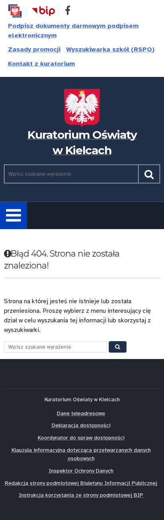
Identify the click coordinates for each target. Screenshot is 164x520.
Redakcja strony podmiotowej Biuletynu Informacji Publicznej (81, 483)
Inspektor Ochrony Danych (81, 470)
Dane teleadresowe (81, 413)
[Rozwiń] (13, 215)
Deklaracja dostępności (81, 425)
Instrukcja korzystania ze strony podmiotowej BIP (81, 495)
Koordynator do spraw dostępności (81, 437)
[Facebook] (67, 12)
